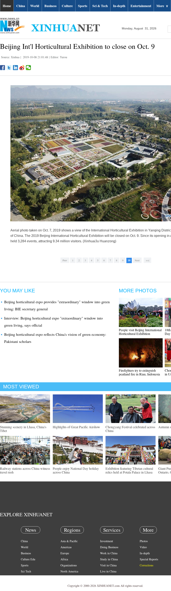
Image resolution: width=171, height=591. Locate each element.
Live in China (108, 571)
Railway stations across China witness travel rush (25, 470)
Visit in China (108, 565)
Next (137, 260)
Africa (64, 559)
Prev (65, 260)
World (34, 5)
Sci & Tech (100, 5)
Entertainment (141, 5)
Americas (66, 547)
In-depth (119, 5)
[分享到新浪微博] (22, 67)
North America (69, 571)
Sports (82, 5)
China (20, 5)
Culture (67, 5)
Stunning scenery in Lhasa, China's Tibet (23, 429)
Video (143, 547)
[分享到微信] (28, 67)
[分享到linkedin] (15, 67)
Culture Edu (28, 559)
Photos (144, 541)
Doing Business (109, 547)
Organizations (68, 565)
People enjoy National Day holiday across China (76, 470)
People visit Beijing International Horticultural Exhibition (140, 332)
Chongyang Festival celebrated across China (130, 429)
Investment (106, 541)
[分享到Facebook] (2, 67)
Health (25, 577)
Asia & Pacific (69, 541)
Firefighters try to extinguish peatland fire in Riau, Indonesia (139, 372)
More (162, 5)
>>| (147, 260)
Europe (64, 553)
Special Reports (149, 559)
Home (7, 5)
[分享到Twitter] (9, 67)
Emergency (106, 577)
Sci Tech (26, 571)
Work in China (108, 553)
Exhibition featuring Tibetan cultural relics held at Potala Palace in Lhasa (129, 470)
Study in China (109, 559)
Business (50, 5)
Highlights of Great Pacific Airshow (76, 427)
